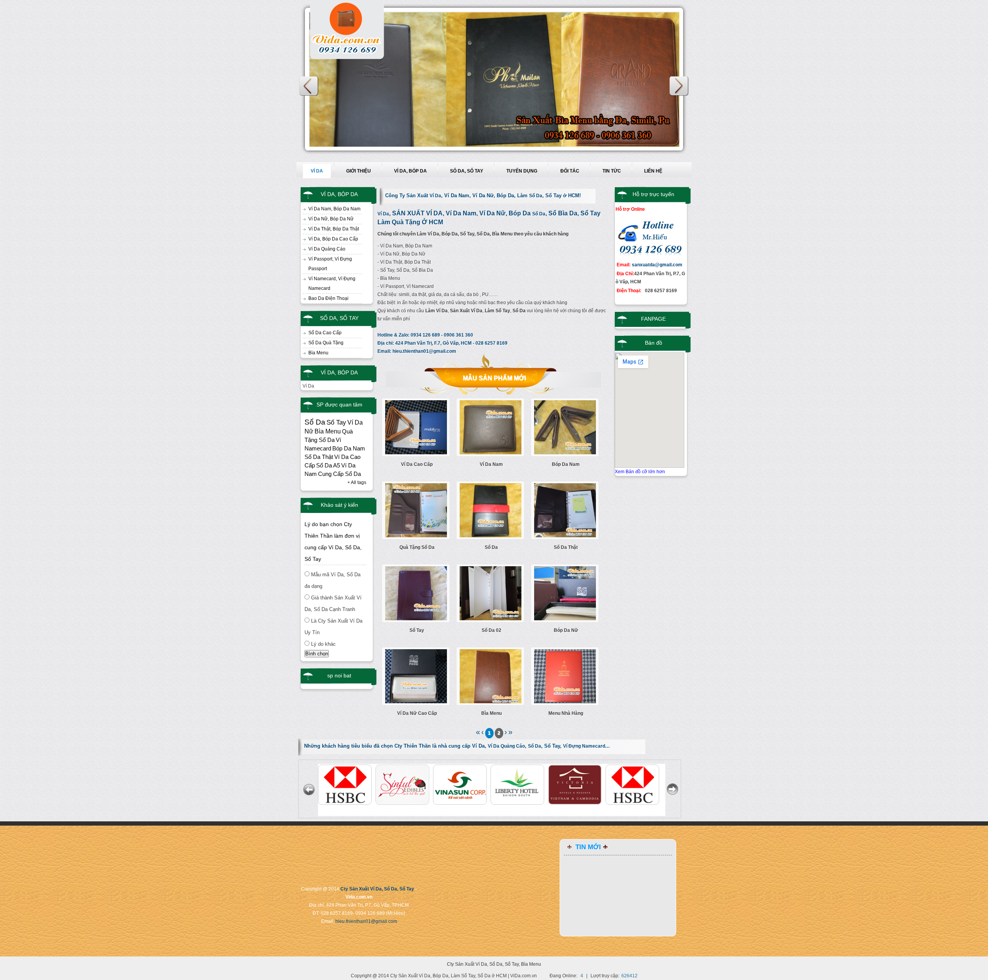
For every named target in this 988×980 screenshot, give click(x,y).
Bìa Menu (318, 352)
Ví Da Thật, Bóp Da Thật (333, 229)
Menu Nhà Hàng (565, 713)
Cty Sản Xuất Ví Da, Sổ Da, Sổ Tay (377, 889)
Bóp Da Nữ (566, 630)
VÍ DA (317, 171)
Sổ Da (535, 195)
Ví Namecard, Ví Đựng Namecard (331, 283)
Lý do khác (323, 644)
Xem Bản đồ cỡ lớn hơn (640, 471)
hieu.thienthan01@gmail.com (424, 351)
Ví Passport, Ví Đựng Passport (330, 263)
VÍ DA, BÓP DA (410, 171)
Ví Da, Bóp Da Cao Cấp (333, 239)
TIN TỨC (611, 171)
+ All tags (356, 482)
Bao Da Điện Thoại (328, 298)
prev (308, 86)
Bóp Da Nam (566, 464)
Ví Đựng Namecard (584, 746)
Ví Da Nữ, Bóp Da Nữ (331, 219)
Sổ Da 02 (491, 630)
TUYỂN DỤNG (521, 171)
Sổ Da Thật (566, 547)
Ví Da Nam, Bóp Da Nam (334, 209)
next (679, 86)
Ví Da (435, 195)
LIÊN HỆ (653, 171)
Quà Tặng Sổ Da (417, 547)
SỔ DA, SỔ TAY (466, 171)
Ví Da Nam (491, 464)
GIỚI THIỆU (358, 171)
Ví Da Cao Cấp (417, 464)
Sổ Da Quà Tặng (325, 342)
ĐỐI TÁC (569, 171)
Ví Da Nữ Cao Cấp (417, 713)
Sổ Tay (416, 630)
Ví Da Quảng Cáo (326, 249)
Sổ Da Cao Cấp (325, 332)
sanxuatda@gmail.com (657, 264)
